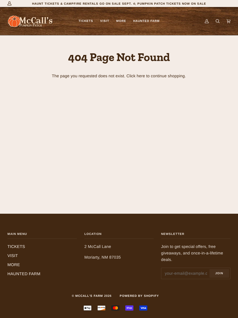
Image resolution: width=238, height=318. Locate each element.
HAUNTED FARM (23, 273)
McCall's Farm (89, 296)
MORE (13, 264)
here (141, 76)
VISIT (12, 255)
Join (219, 273)
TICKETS (16, 246)
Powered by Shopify (139, 296)
